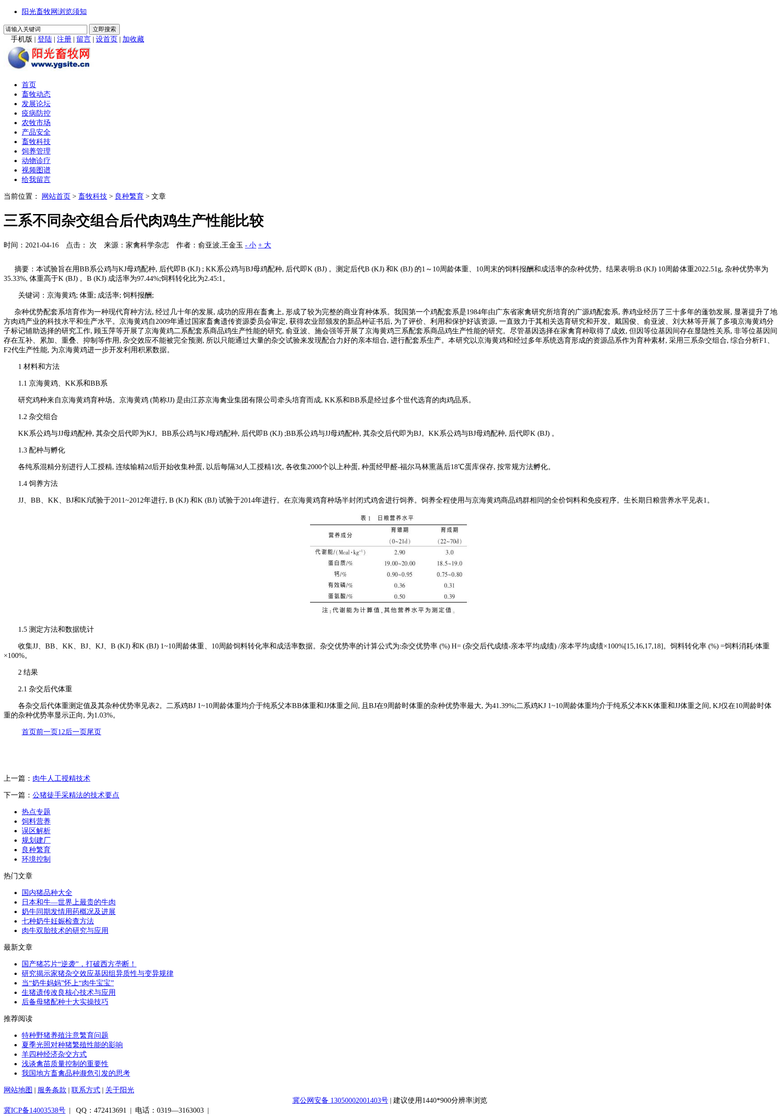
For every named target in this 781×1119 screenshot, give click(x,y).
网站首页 (56, 196)
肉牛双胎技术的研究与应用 (65, 930)
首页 (29, 85)
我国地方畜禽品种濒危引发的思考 (76, 1073)
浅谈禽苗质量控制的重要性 (65, 1064)
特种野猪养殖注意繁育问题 (65, 1035)
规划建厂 (36, 840)
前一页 (47, 732)
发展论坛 (36, 103)
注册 (64, 39)
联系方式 (85, 1090)
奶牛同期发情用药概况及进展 (69, 911)
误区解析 (36, 831)
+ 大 (264, 245)
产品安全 (36, 132)
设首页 (107, 39)
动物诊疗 (36, 160)
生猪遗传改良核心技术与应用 (69, 992)
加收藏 (133, 39)
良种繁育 (129, 196)
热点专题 (36, 812)
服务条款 (52, 1090)
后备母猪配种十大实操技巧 (65, 1002)
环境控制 (36, 859)
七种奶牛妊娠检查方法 (58, 921)
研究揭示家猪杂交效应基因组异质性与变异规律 (98, 973)
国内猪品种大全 (47, 892)
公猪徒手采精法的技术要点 (76, 795)
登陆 (45, 39)
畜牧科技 (36, 141)
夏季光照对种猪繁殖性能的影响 (72, 1045)
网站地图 (18, 1090)
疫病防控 (36, 113)
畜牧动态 (36, 94)
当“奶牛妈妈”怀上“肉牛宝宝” (68, 983)
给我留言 (36, 179)
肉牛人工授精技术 (61, 778)
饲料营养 (36, 821)
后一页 (76, 732)
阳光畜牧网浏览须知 (54, 11)
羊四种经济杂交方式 (54, 1054)
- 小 (250, 245)
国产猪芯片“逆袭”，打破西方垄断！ (79, 964)
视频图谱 (36, 170)
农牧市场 (36, 122)
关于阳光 (119, 1090)
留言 (83, 39)
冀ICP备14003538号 (35, 1110)
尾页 (94, 732)
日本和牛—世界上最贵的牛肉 (69, 902)
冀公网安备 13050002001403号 (340, 1100)
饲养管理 (36, 151)
